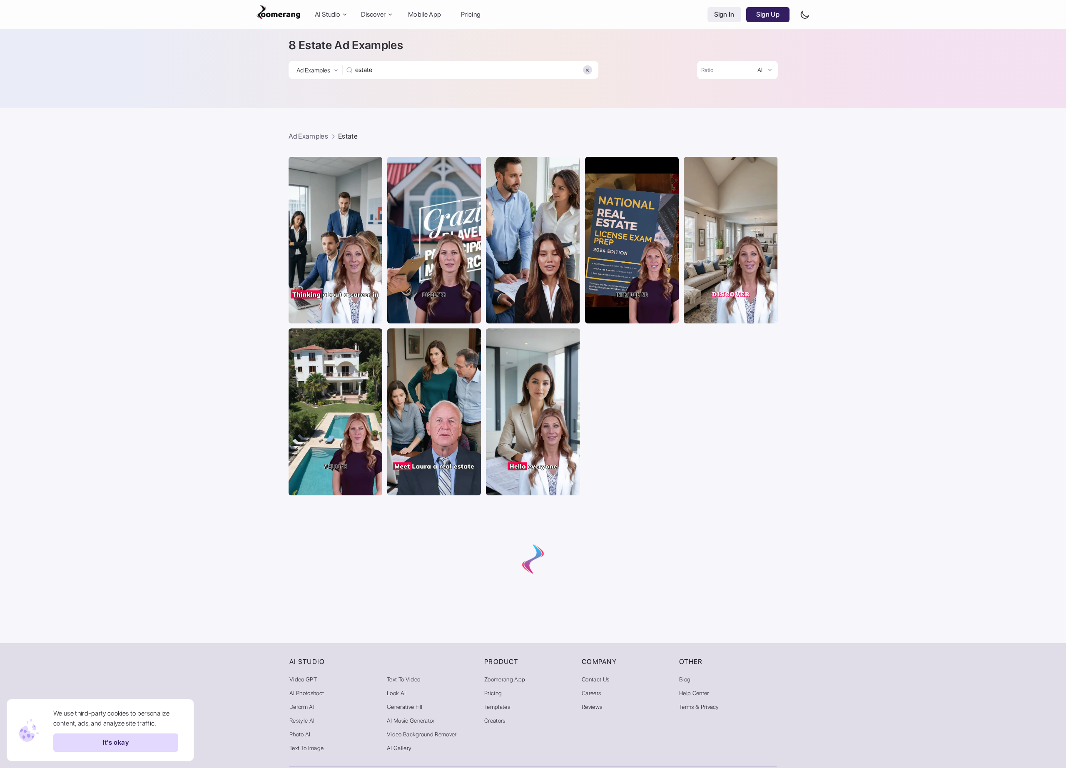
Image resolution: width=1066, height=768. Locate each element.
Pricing (471, 14)
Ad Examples (309, 136)
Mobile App (424, 14)
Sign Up (768, 14)
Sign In (724, 14)
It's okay (116, 743)
